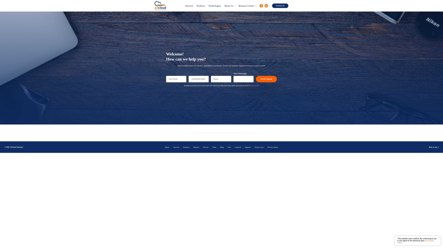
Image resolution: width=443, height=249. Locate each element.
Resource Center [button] (247, 5)
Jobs (229, 147)
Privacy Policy (254, 85)
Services (189, 5)
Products (201, 5)
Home (167, 147)
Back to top (433, 147)
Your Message (240, 73)
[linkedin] (266, 5)
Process (205, 147)
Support (248, 147)
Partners (196, 147)
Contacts (238, 147)
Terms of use (259, 147)
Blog (222, 147)
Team (214, 147)
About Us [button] (229, 5)
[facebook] (261, 5)
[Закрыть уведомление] (439, 237)
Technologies (214, 5)
